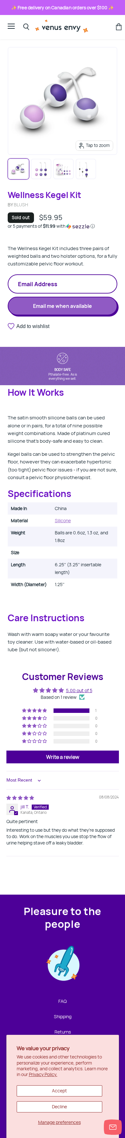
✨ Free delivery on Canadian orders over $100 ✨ (62, 7)
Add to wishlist (32, 326)
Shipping (62, 1016)
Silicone (63, 520)
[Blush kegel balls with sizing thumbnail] (86, 169)
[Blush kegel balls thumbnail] (18, 169)
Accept (59, 1091)
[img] (20, 798)
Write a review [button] (62, 756)
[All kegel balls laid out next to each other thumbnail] (41, 169)
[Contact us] (113, 1127)
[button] (62, 226)
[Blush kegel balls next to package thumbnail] (63, 169)
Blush (21, 205)
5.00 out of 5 (79, 690)
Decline (59, 1107)
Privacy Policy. (43, 1074)
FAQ (62, 1001)
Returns (62, 1032)
